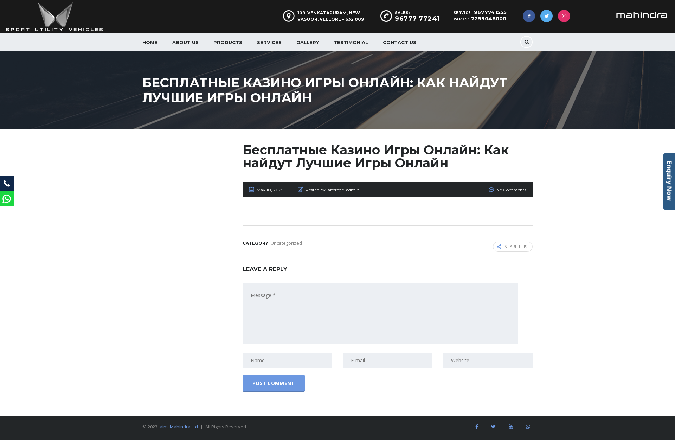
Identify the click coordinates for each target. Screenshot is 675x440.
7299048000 (488, 18)
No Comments (511, 189)
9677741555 (490, 12)
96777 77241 (417, 19)
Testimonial (351, 42)
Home (150, 42)
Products (227, 42)
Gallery (307, 42)
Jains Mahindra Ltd (178, 426)
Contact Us (399, 42)
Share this (515, 247)
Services (269, 42)
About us (185, 42)
